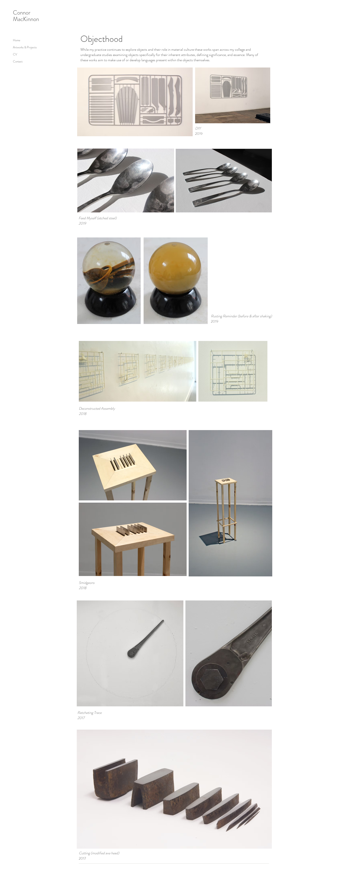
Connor (21, 12)
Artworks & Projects (25, 47)
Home (16, 40)
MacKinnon (26, 19)
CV (15, 54)
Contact (18, 61)
